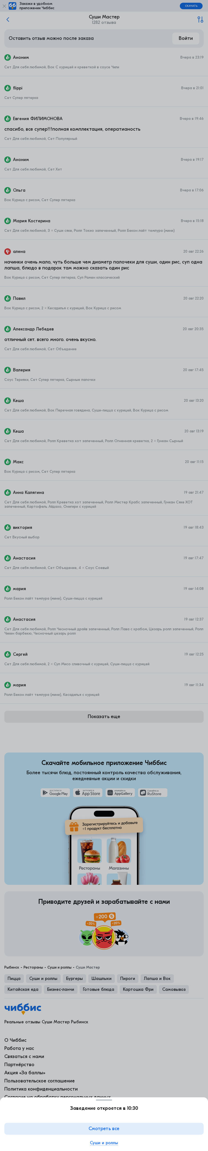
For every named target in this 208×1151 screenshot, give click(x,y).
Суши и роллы (104, 1142)
